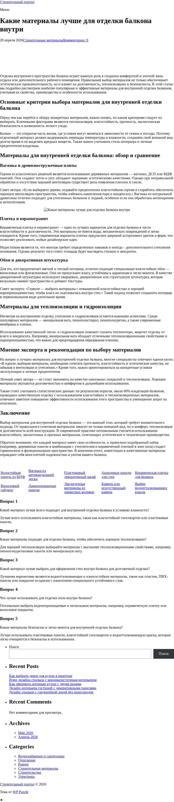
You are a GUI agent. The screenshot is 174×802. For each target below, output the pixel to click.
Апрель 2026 (28, 737)
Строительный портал (17, 2)
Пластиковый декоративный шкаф (80, 475)
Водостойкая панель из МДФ (13, 475)
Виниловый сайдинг (10, 488)
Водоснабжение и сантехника (41, 756)
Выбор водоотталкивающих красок (151, 488)
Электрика (26, 776)
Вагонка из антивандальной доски (41, 475)
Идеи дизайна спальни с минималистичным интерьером (53, 680)
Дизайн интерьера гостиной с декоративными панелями (52, 688)
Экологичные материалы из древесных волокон (79, 488)
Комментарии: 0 (75, 40)
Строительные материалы (43, 40)
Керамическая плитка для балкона (151, 475)
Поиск (14, 647)
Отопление (26, 760)
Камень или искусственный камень (114, 488)
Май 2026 (25, 733)
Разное (23, 764)
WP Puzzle (20, 792)
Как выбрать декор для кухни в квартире (40, 676)
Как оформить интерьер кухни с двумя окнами (45, 684)
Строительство (29, 772)
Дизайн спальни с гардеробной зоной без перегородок (51, 692)
